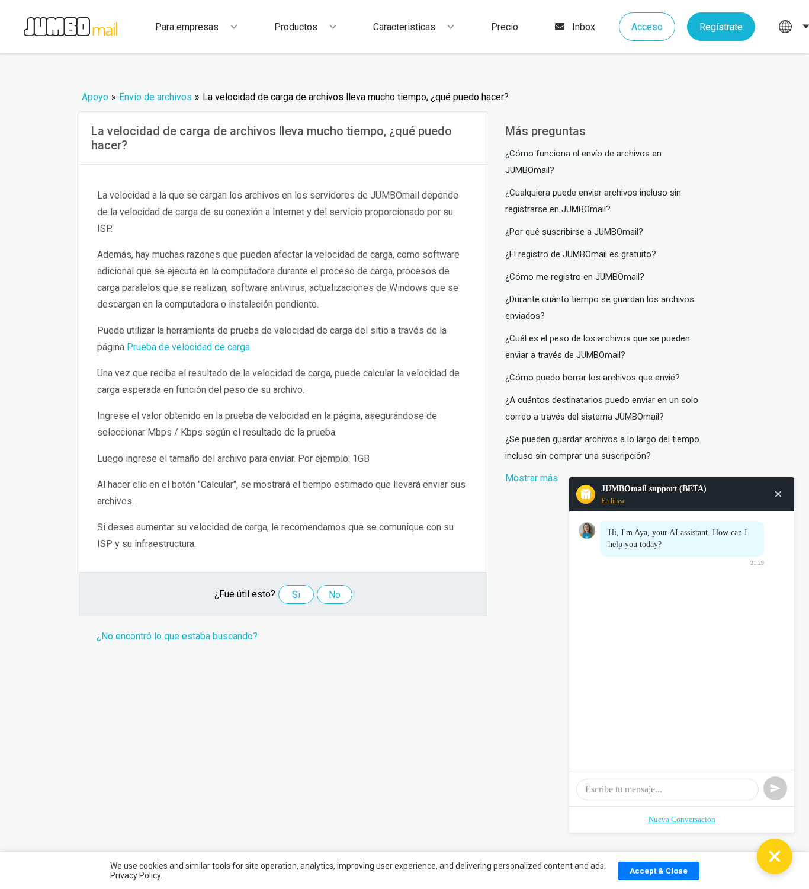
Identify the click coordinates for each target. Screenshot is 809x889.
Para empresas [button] (187, 27)
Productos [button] (295, 27)
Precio (504, 27)
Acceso (647, 27)
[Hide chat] (774, 856)
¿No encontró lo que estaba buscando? (177, 636)
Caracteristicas (404, 27)
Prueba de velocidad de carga (188, 347)
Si (296, 594)
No (335, 594)
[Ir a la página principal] (59, 27)
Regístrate (721, 27)
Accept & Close (659, 870)
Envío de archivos (155, 97)
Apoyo (95, 97)
